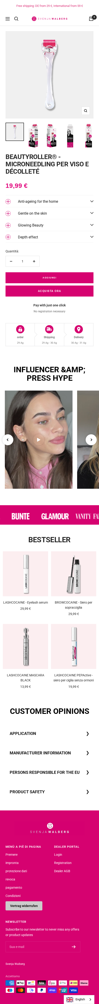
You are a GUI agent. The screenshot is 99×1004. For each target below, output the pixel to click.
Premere (11, 854)
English (80, 999)
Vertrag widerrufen (24, 906)
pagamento (14, 887)
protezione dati (16, 871)
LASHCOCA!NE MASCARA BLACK (25, 677)
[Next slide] (91, 439)
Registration (63, 863)
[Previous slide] (7, 439)
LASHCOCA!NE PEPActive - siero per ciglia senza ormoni (73, 677)
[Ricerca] (16, 19)
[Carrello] (91, 19)
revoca (10, 879)
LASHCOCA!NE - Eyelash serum (25, 602)
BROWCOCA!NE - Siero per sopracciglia (73, 605)
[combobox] (79, 999)
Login (58, 854)
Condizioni (13, 896)
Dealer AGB (62, 871)
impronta (12, 863)
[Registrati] (74, 946)
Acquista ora (49, 291)
